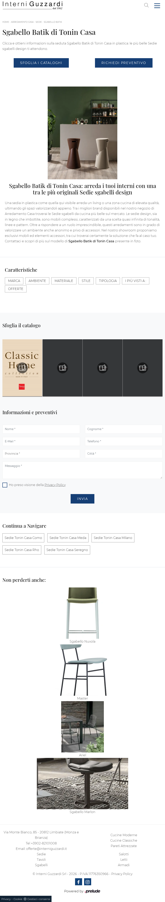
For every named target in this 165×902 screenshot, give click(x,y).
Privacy (6, 899)
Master (82, 698)
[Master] (82, 670)
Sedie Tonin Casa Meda (68, 538)
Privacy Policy (55, 485)
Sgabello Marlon (82, 812)
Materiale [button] (64, 281)
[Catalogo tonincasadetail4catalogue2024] (143, 368)
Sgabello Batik (53, 22)
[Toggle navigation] (157, 5)
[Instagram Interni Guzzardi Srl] (87, 881)
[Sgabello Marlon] (82, 783)
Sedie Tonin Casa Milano (113, 538)
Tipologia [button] (108, 281)
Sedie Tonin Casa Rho (22, 550)
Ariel (82, 755)
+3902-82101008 (44, 843)
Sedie (39, 22)
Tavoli (41, 860)
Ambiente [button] (37, 281)
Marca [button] (14, 281)
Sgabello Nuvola (82, 641)
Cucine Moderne (123, 835)
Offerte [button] (15, 289)
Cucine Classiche (123, 840)
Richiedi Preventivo (123, 63)
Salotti (124, 854)
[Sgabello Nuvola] (82, 613)
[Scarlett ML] (41, 74)
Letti (123, 860)
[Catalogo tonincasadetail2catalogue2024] (62, 368)
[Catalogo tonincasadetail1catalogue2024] (22, 368)
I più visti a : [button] (135, 281)
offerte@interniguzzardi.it (46, 849)
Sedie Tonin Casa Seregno (67, 550)
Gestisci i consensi (38, 899)
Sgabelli (41, 865)
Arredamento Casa (22, 22)
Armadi (124, 865)
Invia (82, 499)
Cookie (17, 899)
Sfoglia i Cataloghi (41, 63)
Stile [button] (86, 281)
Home (5, 22)
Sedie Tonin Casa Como (23, 538)
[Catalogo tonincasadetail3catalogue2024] (103, 368)
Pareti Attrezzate (124, 846)
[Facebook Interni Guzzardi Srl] (78, 881)
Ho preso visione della (37, 485)
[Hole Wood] (124, 74)
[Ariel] (82, 726)
